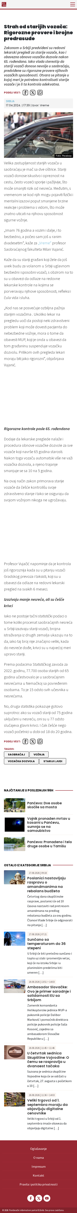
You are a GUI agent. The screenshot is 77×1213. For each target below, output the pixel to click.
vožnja (39, 754)
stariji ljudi (52, 761)
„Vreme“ (44, 242)
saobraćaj (16, 754)
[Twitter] (38, 1198)
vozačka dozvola (21, 761)
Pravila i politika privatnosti (38, 1184)
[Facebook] (30, 1198)
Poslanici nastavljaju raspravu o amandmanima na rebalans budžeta (46, 884)
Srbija (10, 101)
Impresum (39, 1166)
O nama (38, 1158)
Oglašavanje (38, 1149)
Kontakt (38, 1175)
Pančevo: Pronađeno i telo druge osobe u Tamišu (49, 844)
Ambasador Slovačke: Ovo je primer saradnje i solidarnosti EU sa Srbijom (49, 993)
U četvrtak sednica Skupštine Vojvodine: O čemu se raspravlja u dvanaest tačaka (48, 1059)
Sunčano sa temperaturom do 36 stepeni (46, 943)
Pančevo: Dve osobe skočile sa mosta (44, 805)
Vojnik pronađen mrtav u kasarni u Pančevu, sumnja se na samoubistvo (48, 825)
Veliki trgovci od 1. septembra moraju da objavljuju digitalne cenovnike (47, 1107)
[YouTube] (46, 1198)
